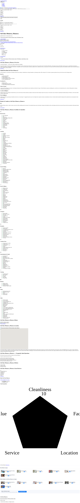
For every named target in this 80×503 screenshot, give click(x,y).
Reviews (21, 42)
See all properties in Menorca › (12, 7)
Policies (19, 42)
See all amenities (2, 56)
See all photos (3, 323)
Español (3, 5)
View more (2, 376)
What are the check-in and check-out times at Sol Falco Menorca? (10, 355)
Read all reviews (2, 48)
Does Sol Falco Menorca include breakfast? (7, 358)
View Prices (7, 379)
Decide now (2, 99)
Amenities (9, 42)
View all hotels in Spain (22, 491)
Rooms (7, 42)
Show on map (2, 60)
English (3, 3)
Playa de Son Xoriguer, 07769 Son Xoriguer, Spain (7, 498)
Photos (12, 42)
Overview (1, 42)
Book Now (2, 16)
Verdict (4, 42)
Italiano (3, 4)
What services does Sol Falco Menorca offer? (7, 359)
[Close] (1, 18)
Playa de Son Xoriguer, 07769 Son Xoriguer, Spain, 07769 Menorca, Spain (12, 37)
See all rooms (2, 107)
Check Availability (3, 379)
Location (14, 42)
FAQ (17, 42)
